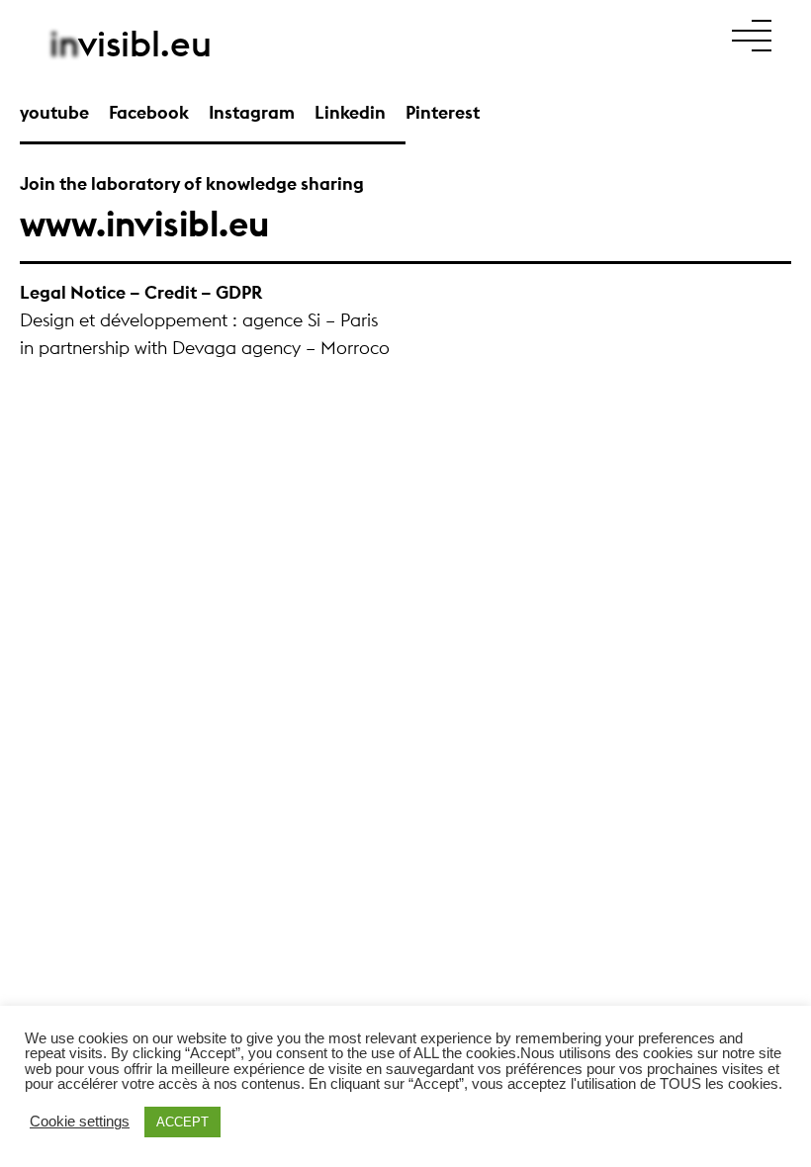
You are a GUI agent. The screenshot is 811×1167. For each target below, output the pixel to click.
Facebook (149, 112)
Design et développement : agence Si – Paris (199, 320)
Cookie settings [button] (80, 1122)
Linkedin (350, 112)
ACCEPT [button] (182, 1122)
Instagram (252, 112)
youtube (54, 112)
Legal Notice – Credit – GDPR (141, 292)
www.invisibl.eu (144, 223)
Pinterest (443, 112)
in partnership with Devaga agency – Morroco (205, 347)
